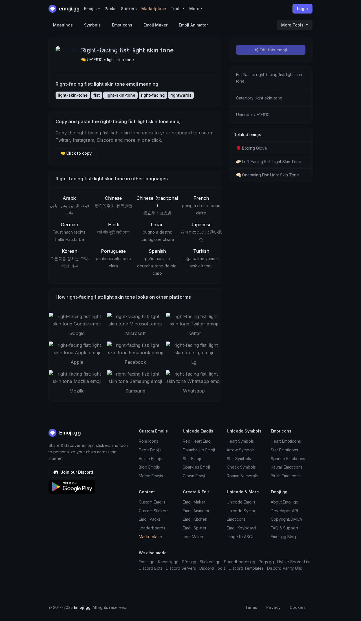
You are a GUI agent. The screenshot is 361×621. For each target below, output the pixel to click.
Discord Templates (246, 568)
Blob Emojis (149, 467)
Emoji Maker (156, 25)
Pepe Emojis (150, 449)
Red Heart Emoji (197, 441)
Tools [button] (176, 8)
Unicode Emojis (241, 502)
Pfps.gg (189, 561)
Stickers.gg (210, 561)
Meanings (63, 25)
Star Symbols (239, 458)
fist (96, 95)
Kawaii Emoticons (287, 467)
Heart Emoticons (286, 441)
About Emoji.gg (284, 502)
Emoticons (122, 25)
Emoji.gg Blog (283, 536)
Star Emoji (192, 458)
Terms (251, 607)
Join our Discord (76, 472)
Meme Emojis (151, 475)
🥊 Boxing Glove (251, 148)
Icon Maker (193, 536)
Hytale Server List (293, 561)
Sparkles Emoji (196, 467)
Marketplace (153, 8)
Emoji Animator (193, 25)
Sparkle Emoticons (288, 458)
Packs (110, 8)
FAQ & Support (284, 527)
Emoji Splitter (194, 527)
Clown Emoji (194, 475)
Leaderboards (152, 527)
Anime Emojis (151, 458)
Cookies (298, 607)
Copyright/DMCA (286, 519)
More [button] (194, 8)
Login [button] (302, 8)
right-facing (153, 95)
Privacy (273, 607)
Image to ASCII (240, 536)
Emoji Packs (150, 519)
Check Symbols (241, 467)
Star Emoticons (284, 449)
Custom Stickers (154, 510)
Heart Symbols (240, 441)
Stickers (129, 8)
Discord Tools (212, 568)
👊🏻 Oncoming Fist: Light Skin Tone (267, 174)
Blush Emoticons (286, 475)
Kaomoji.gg (168, 561)
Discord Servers (181, 568)
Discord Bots (150, 568)
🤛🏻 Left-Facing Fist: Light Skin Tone (268, 161)
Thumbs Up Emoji (199, 449)
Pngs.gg (266, 561)
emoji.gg (69, 9)
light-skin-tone (73, 95)
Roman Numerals (242, 475)
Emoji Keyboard (241, 527)
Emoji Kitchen (195, 519)
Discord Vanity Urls (284, 568)
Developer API (284, 510)
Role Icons (148, 441)
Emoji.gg (69, 433)
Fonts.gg (147, 561)
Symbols (92, 25)
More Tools (293, 25)
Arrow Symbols (241, 449)
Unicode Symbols (243, 510)
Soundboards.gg (239, 561)
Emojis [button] (90, 8)
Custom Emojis (152, 502)
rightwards (180, 95)
